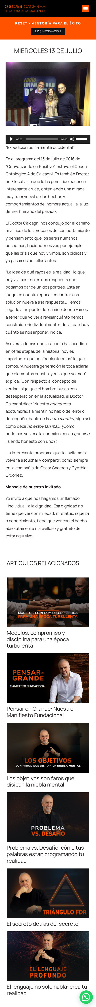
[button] (85, 8)
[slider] (82, 139)
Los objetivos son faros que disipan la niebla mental (40, 781)
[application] (48, 139)
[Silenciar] (72, 139)
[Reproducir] (11, 139)
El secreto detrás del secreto (42, 923)
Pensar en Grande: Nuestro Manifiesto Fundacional (40, 712)
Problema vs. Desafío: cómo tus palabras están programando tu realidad (45, 854)
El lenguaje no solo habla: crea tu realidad (47, 990)
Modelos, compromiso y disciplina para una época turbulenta (38, 639)
